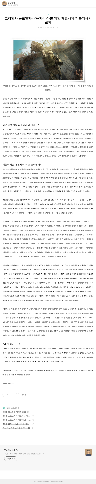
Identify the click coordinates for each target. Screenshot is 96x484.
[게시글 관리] (14, 395)
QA (48, 15)
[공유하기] (11, 395)
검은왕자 (11, 3)
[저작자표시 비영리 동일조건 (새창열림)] (31, 395)
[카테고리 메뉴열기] (91, 4)
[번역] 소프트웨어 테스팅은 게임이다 (16, 416)
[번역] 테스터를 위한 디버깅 (14, 412)
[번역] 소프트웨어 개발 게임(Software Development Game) (16, 420)
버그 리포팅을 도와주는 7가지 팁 (16, 428)
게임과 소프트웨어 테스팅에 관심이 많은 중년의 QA (24, 454)
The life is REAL (12, 450)
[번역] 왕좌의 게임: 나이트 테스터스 (16, 424)
